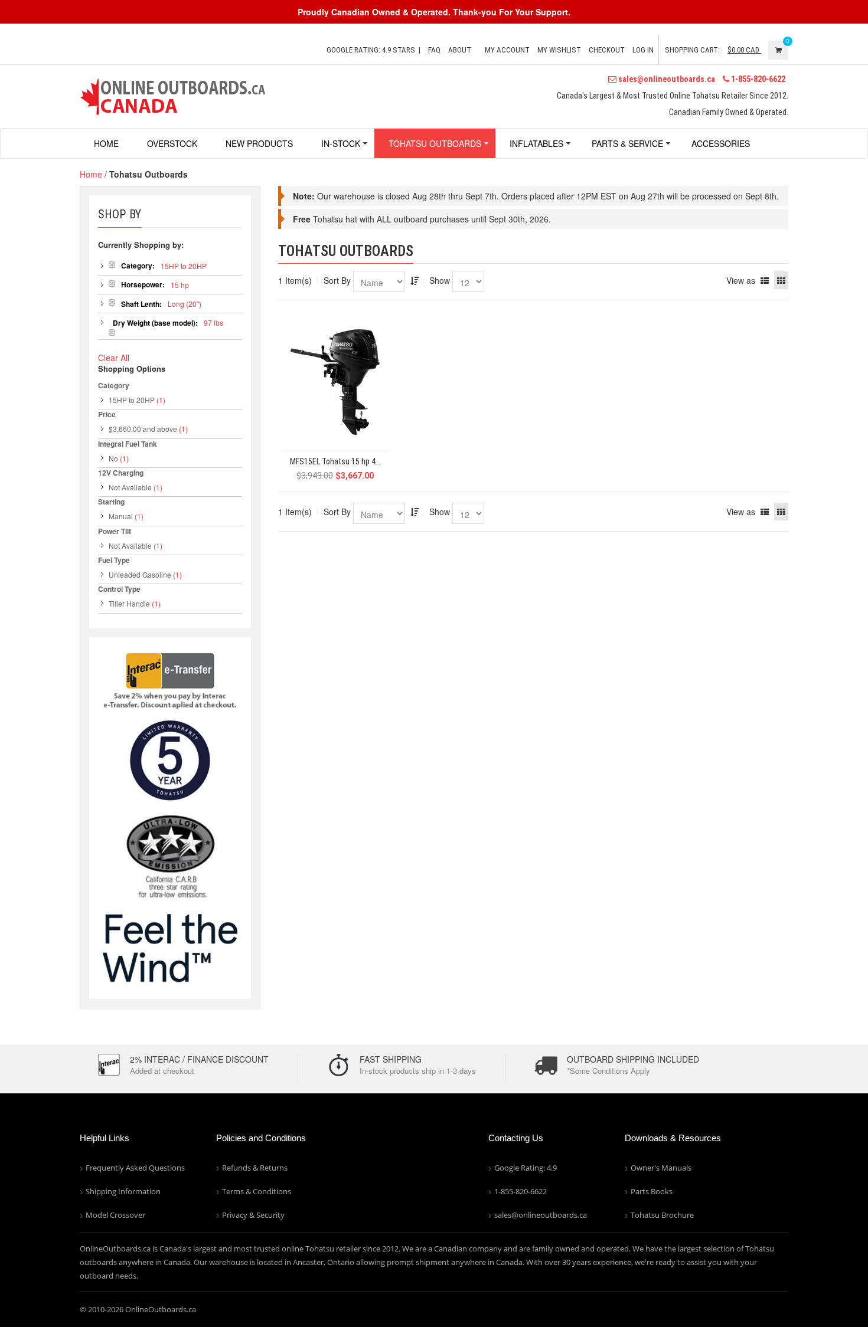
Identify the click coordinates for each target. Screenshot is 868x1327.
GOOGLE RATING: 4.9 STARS (371, 49)
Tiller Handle (129, 603)
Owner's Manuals (661, 1167)
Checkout (607, 49)
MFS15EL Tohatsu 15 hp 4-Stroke (340, 461)
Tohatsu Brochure (662, 1215)
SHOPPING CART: (692, 49)
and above (143, 429)
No (113, 458)
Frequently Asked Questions (135, 1167)
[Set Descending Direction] (414, 280)
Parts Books (652, 1191)
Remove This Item (112, 264)
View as (740, 280)
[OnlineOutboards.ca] (172, 95)
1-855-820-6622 (757, 79)
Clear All (113, 357)
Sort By (337, 280)
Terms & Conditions (256, 1191)
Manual (121, 516)
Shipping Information (123, 1191)
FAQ (434, 49)
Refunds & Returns (255, 1167)
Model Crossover (115, 1215)
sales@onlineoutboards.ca (665, 79)
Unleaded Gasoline (140, 574)
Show (439, 280)
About (459, 49)
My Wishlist (559, 49)
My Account (507, 49)
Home (91, 174)
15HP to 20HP (132, 400)
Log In (643, 49)
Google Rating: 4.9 (525, 1167)
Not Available (130, 487)
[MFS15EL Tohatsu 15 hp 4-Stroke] (335, 382)
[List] (765, 280)
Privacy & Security (253, 1215)
